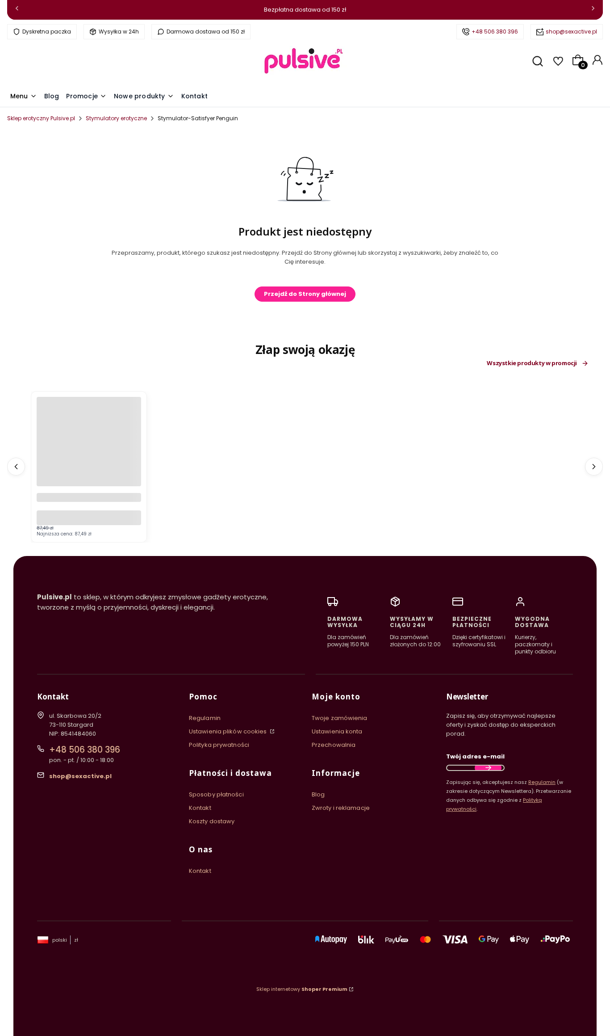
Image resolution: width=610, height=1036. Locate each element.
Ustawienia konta (337, 731)
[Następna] (593, 10)
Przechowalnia (333, 745)
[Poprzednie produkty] (16, 467)
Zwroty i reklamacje (341, 808)
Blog (318, 794)
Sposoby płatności (216, 794)
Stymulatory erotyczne (116, 118)
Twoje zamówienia (340, 718)
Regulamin (205, 718)
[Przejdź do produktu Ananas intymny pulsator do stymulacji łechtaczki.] (89, 449)
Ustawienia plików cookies (228, 731)
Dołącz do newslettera (488, 768)
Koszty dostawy (211, 821)
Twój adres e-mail (475, 756)
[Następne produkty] (594, 467)
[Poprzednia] (17, 10)
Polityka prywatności (219, 745)
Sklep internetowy (301, 989)
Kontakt (200, 808)
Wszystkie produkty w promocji (532, 363)
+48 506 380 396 (495, 31)
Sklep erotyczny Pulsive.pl (41, 118)
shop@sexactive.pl (571, 31)
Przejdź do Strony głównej (305, 294)
